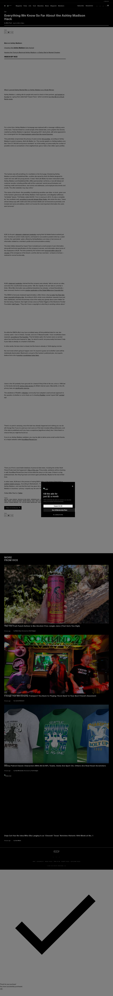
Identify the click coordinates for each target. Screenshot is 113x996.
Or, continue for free (58, 514)
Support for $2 (58, 506)
